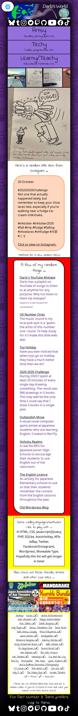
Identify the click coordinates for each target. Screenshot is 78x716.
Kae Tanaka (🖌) (20, 656)
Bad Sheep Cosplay (27, 632)
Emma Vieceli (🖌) (50, 648)
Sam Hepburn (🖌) (27, 619)
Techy (39, 46)
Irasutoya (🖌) (39, 656)
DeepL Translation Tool (40, 627)
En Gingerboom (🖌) (28, 648)
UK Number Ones (32, 314)
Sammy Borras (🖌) (52, 640)
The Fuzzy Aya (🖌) (37, 672)
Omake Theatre (57, 672)
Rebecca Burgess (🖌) (27, 640)
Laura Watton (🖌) (29, 636)
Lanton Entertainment (52, 615)
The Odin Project (49, 652)
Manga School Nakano (50, 619)
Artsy (39, 32)
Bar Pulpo (40, 661)
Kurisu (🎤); (32, 615)
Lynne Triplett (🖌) (57, 661)
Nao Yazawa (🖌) (28, 652)
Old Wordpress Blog (34, 507)
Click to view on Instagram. (37, 244)
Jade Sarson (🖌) (54, 644)
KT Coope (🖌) (21, 668)
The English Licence (34, 474)
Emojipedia (26, 661)
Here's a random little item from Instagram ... (39, 168)
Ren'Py (15, 661)
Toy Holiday (28, 347)
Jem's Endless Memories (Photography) (39, 664)
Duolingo (19, 615)
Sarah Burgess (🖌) (49, 623)
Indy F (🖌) (18, 672)
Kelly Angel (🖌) (19, 627)
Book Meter (61, 627)
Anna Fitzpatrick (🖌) (50, 632)
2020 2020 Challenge (34, 372)
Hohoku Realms (31, 442)
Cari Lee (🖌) (57, 668)
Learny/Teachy (39, 60)
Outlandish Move (32, 417)
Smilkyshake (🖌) (49, 636)
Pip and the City (57, 656)
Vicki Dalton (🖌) (28, 623)
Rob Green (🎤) (40, 668)
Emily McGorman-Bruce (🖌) (29, 644)
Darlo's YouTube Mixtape (37, 277)
